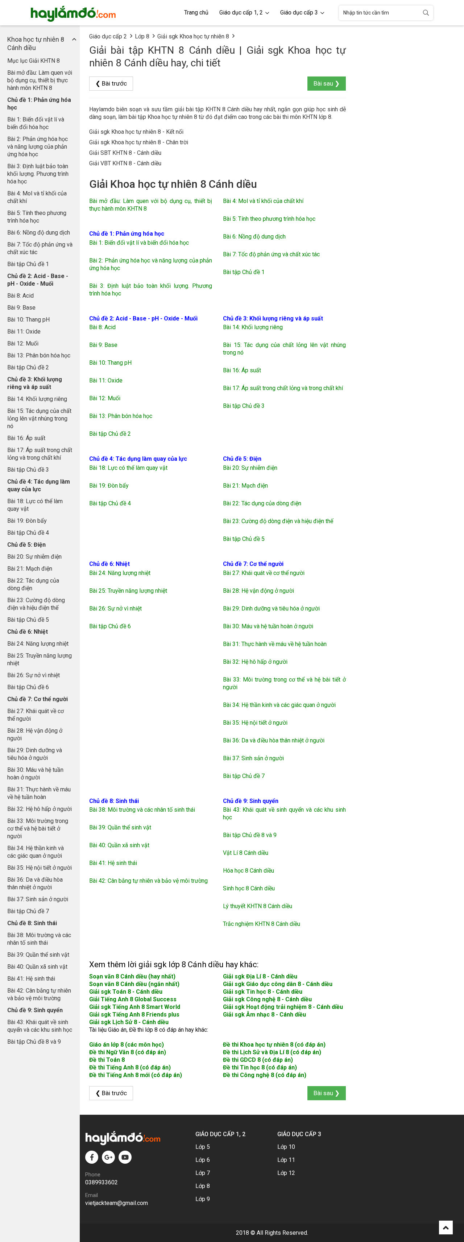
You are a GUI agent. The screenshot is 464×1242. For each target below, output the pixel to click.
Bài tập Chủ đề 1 (28, 264)
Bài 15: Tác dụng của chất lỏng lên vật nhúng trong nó (39, 418)
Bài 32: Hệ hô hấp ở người (39, 809)
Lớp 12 (286, 1172)
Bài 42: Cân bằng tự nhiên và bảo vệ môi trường (39, 994)
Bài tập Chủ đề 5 (28, 619)
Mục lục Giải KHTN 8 (33, 60)
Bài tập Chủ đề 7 (28, 911)
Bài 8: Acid (20, 295)
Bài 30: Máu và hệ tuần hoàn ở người (35, 773)
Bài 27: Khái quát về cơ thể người (35, 715)
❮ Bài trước (111, 83)
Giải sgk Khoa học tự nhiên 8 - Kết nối (136, 131)
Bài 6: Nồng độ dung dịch (38, 232)
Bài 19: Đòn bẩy (27, 520)
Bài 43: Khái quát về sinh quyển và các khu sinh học (39, 1026)
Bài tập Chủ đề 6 (28, 687)
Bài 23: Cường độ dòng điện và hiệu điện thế (36, 604)
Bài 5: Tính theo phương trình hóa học (36, 217)
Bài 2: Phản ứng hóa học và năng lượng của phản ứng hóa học (37, 147)
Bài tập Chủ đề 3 (28, 469)
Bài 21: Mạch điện (29, 568)
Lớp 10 (286, 1146)
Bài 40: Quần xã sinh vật (37, 966)
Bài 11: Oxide (24, 331)
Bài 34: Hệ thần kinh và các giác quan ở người (35, 852)
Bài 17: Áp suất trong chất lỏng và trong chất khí (39, 454)
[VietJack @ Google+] (108, 1157)
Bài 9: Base (21, 307)
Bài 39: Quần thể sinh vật (38, 954)
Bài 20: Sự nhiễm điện (34, 556)
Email (91, 1195)
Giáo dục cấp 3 (299, 12)
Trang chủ (196, 12)
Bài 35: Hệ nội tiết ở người (39, 867)
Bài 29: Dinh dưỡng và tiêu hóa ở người (34, 754)
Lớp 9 (202, 1199)
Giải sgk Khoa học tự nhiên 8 (193, 36)
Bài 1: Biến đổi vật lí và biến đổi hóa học (35, 123)
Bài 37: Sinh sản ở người (37, 899)
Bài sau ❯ (327, 83)
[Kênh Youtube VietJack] (125, 1157)
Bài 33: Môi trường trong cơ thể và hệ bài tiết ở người (37, 828)
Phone (92, 1174)
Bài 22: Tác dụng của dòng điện (33, 584)
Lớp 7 (202, 1172)
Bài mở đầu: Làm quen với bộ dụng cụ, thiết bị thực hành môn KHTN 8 (39, 80)
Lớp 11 (286, 1159)
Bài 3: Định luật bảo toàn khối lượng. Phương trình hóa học (38, 174)
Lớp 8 (142, 36)
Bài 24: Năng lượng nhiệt (38, 643)
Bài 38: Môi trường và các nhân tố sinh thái (39, 939)
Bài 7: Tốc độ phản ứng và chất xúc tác (39, 248)
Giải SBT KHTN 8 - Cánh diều (125, 152)
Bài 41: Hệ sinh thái (31, 978)
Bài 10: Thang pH (28, 319)
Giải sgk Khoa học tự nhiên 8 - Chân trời (138, 142)
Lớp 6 (202, 1159)
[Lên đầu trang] (446, 1227)
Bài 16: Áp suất (26, 438)
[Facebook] (91, 1157)
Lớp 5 (202, 1146)
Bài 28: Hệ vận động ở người (34, 734)
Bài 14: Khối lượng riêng (37, 399)
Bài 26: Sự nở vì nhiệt (33, 675)
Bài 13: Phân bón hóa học (38, 355)
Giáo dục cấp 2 (108, 36)
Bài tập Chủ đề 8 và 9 (34, 1041)
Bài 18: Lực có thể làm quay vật (35, 505)
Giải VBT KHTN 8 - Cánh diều (125, 163)
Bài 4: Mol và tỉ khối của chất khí (37, 197)
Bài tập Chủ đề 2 (28, 367)
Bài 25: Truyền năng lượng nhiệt (39, 659)
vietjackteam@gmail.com (116, 1203)
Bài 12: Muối (22, 343)
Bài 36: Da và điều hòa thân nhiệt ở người (35, 883)
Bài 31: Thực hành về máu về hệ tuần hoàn (39, 793)
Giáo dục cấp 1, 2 (241, 12)
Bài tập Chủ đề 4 (28, 532)
